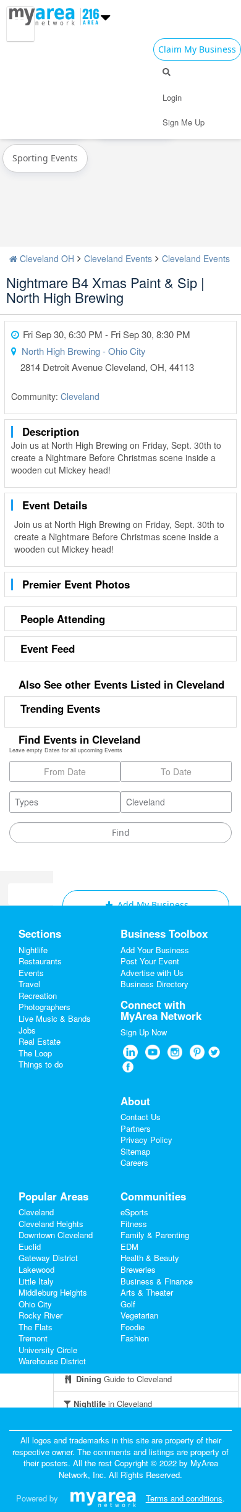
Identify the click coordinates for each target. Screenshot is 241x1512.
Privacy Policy (146, 1139)
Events (31, 973)
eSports (134, 1212)
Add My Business (151, 905)
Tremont (33, 1338)
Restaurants (40, 961)
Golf (127, 1304)
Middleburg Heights (53, 1292)
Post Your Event (149, 961)
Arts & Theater (146, 1292)
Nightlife (33, 950)
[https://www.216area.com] (45, 15)
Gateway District (48, 1258)
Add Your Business (154, 950)
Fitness (133, 1224)
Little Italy (36, 1281)
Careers (134, 1162)
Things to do (41, 1064)
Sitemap (135, 1151)
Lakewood (36, 1269)
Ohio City (35, 1304)
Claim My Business (197, 49)
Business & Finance (156, 1281)
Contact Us (140, 1117)
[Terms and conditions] (102, 1498)
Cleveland (80, 396)
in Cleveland (113, 1403)
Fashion (134, 1338)
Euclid (30, 1246)
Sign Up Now (143, 1032)
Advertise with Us (152, 973)
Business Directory (154, 984)
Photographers (44, 1007)
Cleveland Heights (51, 1224)
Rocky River (40, 1315)
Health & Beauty (149, 1258)
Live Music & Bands (55, 1018)
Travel (29, 984)
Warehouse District (52, 1361)
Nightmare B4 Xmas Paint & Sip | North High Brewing (105, 290)
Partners (135, 1128)
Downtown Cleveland (56, 1235)
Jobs (27, 1030)
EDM (129, 1246)
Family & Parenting (154, 1235)
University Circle (48, 1350)
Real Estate (40, 1041)
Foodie (132, 1327)
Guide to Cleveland (124, 1379)
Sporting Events (45, 158)
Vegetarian (139, 1315)
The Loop (35, 1053)
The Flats (36, 1327)
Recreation (38, 995)
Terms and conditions (184, 1498)
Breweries (138, 1269)
